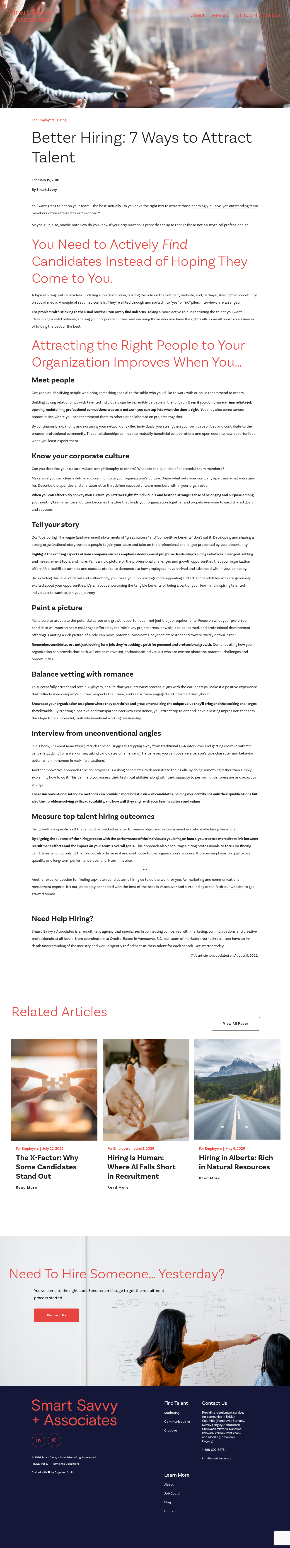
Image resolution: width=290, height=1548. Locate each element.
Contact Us (57, 1315)
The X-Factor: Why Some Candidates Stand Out (47, 1167)
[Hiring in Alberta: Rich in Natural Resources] (237, 1138)
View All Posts (235, 1024)
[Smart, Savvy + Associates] (30, 20)
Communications (177, 1422)
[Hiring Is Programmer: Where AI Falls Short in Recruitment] (146, 1138)
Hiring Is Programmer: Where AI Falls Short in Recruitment (141, 1167)
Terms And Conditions (66, 1464)
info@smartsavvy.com (217, 1458)
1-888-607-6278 (213, 1450)
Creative (170, 1430)
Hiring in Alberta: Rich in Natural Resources (236, 1162)
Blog (167, 1502)
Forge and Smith (65, 1472)
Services (219, 15)
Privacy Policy (40, 1464)
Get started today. (209, 946)
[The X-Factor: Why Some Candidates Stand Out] (54, 1138)
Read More (26, 1187)
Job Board (245, 15)
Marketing (171, 1413)
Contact (272, 15)
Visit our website (230, 887)
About (198, 15)
